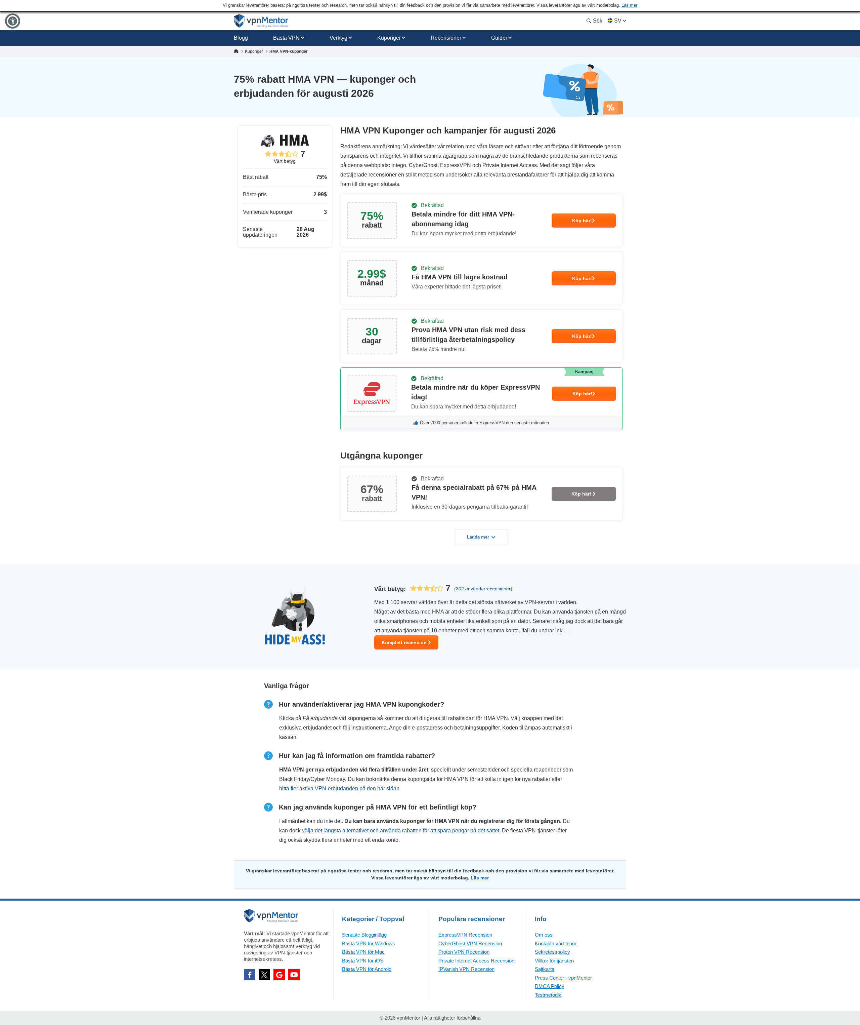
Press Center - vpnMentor (563, 978)
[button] (12, 21)
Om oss (544, 935)
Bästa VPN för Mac (363, 952)
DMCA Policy (549, 986)
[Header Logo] (261, 21)
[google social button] (279, 974)
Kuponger (389, 38)
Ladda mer (478, 537)
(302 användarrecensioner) (483, 588)
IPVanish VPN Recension (466, 969)
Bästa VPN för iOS (362, 960)
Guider (499, 38)
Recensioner (446, 38)
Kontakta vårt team (555, 943)
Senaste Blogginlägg (364, 935)
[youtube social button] (294, 974)
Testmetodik (548, 995)
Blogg (241, 38)
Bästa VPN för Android (366, 969)
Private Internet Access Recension (476, 960)
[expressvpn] (481, 399)
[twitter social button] (264, 974)
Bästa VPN (286, 38)
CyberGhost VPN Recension (470, 943)
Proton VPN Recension (463, 952)
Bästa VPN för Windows (368, 943)
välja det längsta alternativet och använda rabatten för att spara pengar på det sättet (400, 830)
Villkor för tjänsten (554, 960)
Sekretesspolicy (552, 952)
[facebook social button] (249, 974)
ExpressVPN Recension (465, 935)
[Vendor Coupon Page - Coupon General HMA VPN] (481, 220)
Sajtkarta (544, 969)
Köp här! (582, 220)
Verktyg (338, 38)
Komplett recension (405, 642)
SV (618, 21)
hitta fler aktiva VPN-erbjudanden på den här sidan (339, 788)
